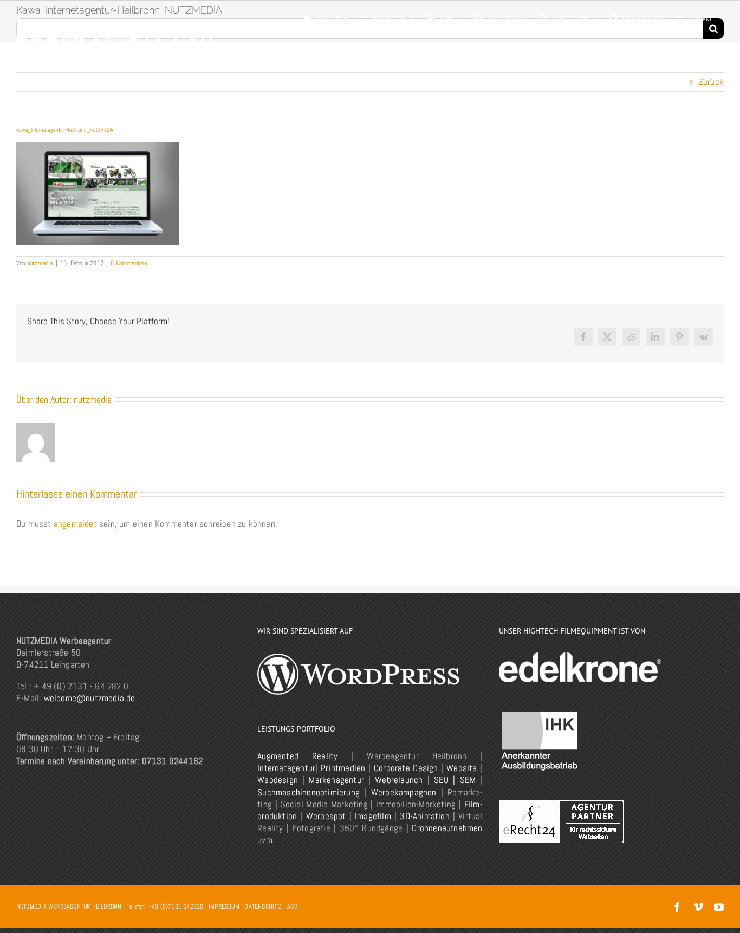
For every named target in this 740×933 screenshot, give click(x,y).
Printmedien (343, 768)
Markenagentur (336, 780)
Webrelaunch (399, 780)
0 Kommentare (129, 263)
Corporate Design (406, 768)
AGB (292, 906)
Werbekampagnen (404, 792)
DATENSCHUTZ (263, 906)
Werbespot (326, 816)
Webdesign (277, 780)
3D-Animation (424, 816)
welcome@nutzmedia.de (89, 698)
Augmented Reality (297, 756)
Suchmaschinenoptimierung (308, 792)
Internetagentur (286, 768)
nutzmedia (40, 263)
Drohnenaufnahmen (447, 828)
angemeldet (75, 524)
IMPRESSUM (224, 906)
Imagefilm (373, 816)
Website (461, 768)
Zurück (711, 82)
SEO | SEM (455, 780)
